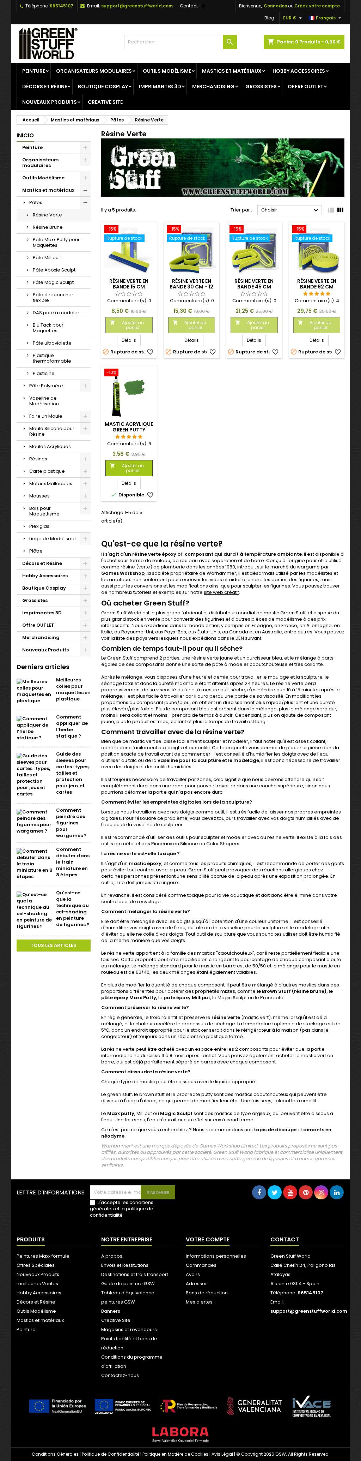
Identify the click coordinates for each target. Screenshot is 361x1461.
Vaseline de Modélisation (44, 401)
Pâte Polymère (46, 385)
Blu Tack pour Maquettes (48, 328)
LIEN (239, 638)
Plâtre (36, 551)
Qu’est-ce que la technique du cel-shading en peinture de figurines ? (73, 908)
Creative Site (105, 102)
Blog (269, 18)
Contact (189, 6)
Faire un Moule (45, 416)
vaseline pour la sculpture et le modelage (208, 760)
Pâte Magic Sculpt (53, 282)
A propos (111, 1256)
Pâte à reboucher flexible (53, 297)
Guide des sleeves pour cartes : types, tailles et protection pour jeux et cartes (73, 773)
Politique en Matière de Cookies (175, 1454)
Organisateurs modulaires (94, 70)
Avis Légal (222, 1454)
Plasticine (44, 373)
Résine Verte (47, 214)
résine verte (226, 1017)
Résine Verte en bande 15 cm (128, 284)
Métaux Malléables (50, 483)
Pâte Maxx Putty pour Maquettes (56, 242)
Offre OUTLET (305, 86)
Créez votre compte (317, 6)
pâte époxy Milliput (187, 997)
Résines (38, 458)
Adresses (197, 1283)
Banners (110, 1311)
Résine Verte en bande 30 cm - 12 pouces (191, 287)
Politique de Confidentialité (110, 1454)
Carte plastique (47, 471)
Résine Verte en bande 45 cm (254, 284)
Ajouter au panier (127, 325)
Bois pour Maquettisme (44, 511)
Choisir (290, 210)
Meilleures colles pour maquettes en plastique (73, 689)
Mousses (39, 496)
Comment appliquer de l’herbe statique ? (72, 726)
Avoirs (193, 1274)
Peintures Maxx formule (43, 1256)
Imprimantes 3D (160, 86)
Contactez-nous (120, 1375)
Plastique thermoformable (52, 358)
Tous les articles (54, 945)
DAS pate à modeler (56, 312)
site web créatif (221, 592)
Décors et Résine (44, 86)
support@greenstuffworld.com (137, 6)
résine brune (309, 991)
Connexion (275, 6)
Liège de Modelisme (52, 538)
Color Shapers (222, 843)
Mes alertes (199, 1302)
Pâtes (35, 202)
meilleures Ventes (37, 1283)
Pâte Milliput (46, 257)
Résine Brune (48, 227)
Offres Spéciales (36, 1265)
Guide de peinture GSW (128, 1283)
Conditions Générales (55, 1454)
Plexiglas (39, 526)
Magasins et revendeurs (129, 1329)
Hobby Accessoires (299, 70)
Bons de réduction (207, 1292)
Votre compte (208, 1239)
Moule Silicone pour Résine (51, 431)
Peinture (33, 70)
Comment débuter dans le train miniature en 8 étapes (73, 862)
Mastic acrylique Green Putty (129, 427)
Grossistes (261, 86)
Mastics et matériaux (232, 70)
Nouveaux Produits (49, 102)
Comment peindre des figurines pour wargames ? (71, 823)
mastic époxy (145, 863)
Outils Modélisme (167, 70)
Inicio (25, 135)
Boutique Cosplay (103, 86)
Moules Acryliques (50, 446)
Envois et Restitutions (124, 1265)
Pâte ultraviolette (52, 343)
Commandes (201, 1265)
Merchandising (213, 86)
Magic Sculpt (176, 1113)
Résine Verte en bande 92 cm (316, 284)
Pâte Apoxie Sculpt (54, 270)
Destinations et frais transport (134, 1274)
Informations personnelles (216, 1256)
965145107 (61, 6)
